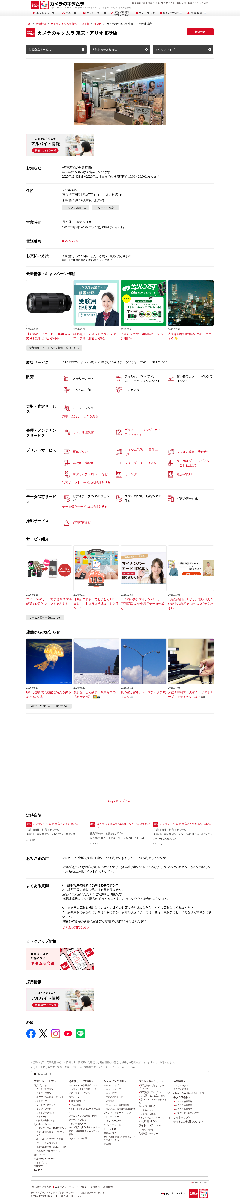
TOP (28, 23)
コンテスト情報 (146, 1129)
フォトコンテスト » (149, 1125)
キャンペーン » (112, 1120)
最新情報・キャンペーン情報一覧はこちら (54, 347)
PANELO (38, 1170)
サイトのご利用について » (188, 1121)
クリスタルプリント (46, 1089)
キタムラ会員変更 (183, 1105)
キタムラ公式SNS (77, 1123)
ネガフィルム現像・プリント (50, 1097)
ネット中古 (111, 1093)
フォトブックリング (46, 1112)
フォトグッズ (40, 1162)
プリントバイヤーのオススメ (117, 1112)
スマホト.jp (74, 1097)
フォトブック (40, 1101)
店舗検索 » (179, 1081)
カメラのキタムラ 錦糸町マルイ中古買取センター (123, 826)
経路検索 (200, 31)
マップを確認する (75, 207)
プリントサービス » (45, 1081)
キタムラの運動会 (147, 1106)
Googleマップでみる (120, 801)
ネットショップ (111, 1085)
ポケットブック (43, 1108)
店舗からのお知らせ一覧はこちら (49, 706)
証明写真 (38, 1166)
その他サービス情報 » (81, 1081)
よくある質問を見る (75, 927)
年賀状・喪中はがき (45, 1120)
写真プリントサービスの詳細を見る (86, 482)
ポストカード (40, 1116)
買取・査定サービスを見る (80, 416)
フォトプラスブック (46, 1105)
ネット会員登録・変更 (181, 2)
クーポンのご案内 (77, 1119)
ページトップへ (200, 1183)
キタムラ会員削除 (183, 1109)
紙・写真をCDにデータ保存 (49, 1139)
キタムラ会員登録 (183, 1101)
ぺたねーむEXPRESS (44, 1158)
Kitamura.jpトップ (44, 1074)
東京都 (85, 23)
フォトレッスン (146, 1110)
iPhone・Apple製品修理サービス (84, 1085)
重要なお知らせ (111, 1133)
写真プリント (40, 1085)
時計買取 (110, 1101)
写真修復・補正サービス (48, 1150)
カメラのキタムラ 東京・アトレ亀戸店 (55, 823)
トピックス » (111, 1128)
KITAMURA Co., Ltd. (49, 1196)
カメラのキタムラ (181, 1085)
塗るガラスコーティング (80, 1093)
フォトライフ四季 (147, 1114)
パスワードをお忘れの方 (186, 1113)
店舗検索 (41, 23)
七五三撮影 (76, 1105)
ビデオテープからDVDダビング (51, 1128)
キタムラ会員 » (181, 1097)
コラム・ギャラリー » (151, 1081)
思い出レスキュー (42, 1124)
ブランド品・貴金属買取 (117, 1105)
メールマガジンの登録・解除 (83, 1115)
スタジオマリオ (78, 1101)
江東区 (98, 23)
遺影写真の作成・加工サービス (51, 1147)
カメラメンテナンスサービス (83, 1089)
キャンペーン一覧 (112, 1124)
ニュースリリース (64, 1186)
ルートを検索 (106, 207)
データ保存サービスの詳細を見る (84, 506)
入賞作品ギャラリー (148, 1133)
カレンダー (39, 1154)
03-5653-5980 (70, 241)
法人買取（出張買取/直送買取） (121, 1108)
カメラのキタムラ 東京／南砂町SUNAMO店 (185, 823)
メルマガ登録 (201, 2)
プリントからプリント (47, 1143)
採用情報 (147, 2)
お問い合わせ (161, 2)
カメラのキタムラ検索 (64, 23)
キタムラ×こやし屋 (78, 1138)
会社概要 (136, 2)
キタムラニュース (112, 1116)
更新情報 (108, 1144)
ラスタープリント (44, 1093)
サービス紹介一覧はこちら (45, 617)
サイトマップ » (181, 1117)
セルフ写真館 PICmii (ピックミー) (84, 1127)
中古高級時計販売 (114, 1097)
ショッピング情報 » (115, 1081)
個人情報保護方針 (41, 1186)
